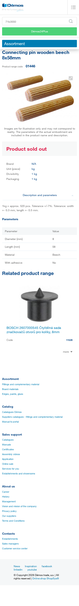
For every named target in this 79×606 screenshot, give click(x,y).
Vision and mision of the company (19, 506)
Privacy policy (9, 511)
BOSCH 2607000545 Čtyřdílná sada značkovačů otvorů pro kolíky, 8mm (34, 330)
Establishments (10, 538)
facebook (47, 566)
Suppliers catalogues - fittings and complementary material (32, 416)
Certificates (8, 449)
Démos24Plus (39, 31)
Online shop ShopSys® (45, 578)
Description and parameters (40, 195)
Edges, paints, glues (12, 394)
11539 (69, 340)
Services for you (10, 468)
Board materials (10, 389)
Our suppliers (9, 515)
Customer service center (15, 548)
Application (7, 459)
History (5, 496)
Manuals (6, 444)
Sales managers (10, 543)
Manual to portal (10, 421)
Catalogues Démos (12, 412)
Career (5, 491)
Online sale (7, 463)
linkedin (18, 569)
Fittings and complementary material (20, 384)
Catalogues (8, 439)
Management (9, 501)
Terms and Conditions (13, 520)
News (17, 566)
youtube (32, 569)
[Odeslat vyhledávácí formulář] (71, 21)
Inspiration (31, 566)
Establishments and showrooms (18, 473)
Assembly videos (11, 454)
